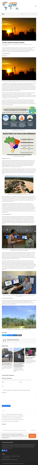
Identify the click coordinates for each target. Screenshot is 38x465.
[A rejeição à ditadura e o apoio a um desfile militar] (7, 354)
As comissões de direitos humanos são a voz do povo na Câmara (14, 430)
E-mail (20, 382)
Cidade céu (33, 430)
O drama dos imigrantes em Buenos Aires (30, 358)
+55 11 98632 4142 (6, 457)
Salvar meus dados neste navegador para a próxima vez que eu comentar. (16, 390)
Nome (3, 382)
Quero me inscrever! (32, 436)
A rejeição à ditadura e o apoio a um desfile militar (7, 364)
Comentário (4, 392)
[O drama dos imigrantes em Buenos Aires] (30, 351)
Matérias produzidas (28, 44)
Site (2, 386)
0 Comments (5, 45)
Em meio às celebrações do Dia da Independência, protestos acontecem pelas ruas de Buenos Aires (19, 365)
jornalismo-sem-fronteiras (17, 44)
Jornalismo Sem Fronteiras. (10, 463)
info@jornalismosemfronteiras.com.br (10, 459)
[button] (35, 6)
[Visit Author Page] (4, 340)
